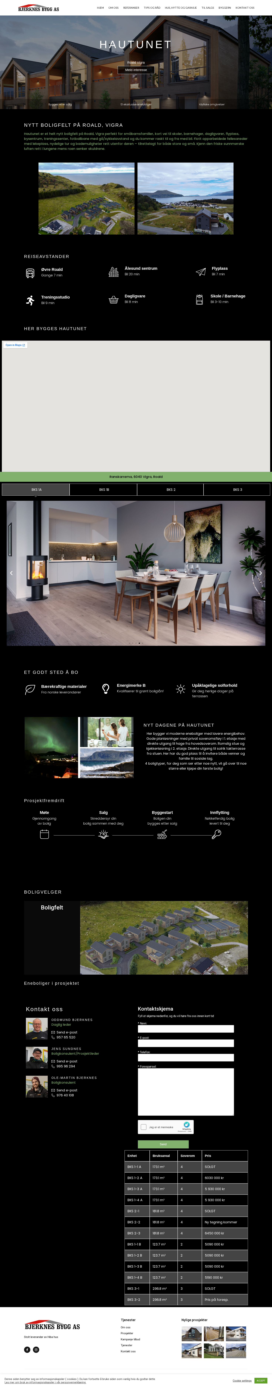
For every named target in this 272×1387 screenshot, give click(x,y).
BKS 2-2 (133, 1222)
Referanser (131, 7)
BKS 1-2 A (134, 1178)
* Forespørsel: (147, 1066)
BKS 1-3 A (134, 1189)
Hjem (100, 7)
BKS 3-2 (133, 1299)
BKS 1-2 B (134, 1255)
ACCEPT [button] (261, 1380)
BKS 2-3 (133, 1233)
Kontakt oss (245, 7)
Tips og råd (152, 7)
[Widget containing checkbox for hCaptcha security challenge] (166, 1127)
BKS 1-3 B (134, 1266)
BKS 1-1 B (134, 1244)
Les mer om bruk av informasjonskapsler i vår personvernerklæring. (45, 1382)
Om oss (113, 7)
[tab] (36, 490)
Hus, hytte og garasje (181, 7)
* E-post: (143, 1038)
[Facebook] (27, 1350)
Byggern (225, 7)
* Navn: (142, 1023)
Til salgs (208, 7)
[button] (136, 70)
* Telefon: (144, 1052)
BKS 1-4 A (134, 1200)
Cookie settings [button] (242, 1380)
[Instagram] (36, 1350)
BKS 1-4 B (134, 1277)
